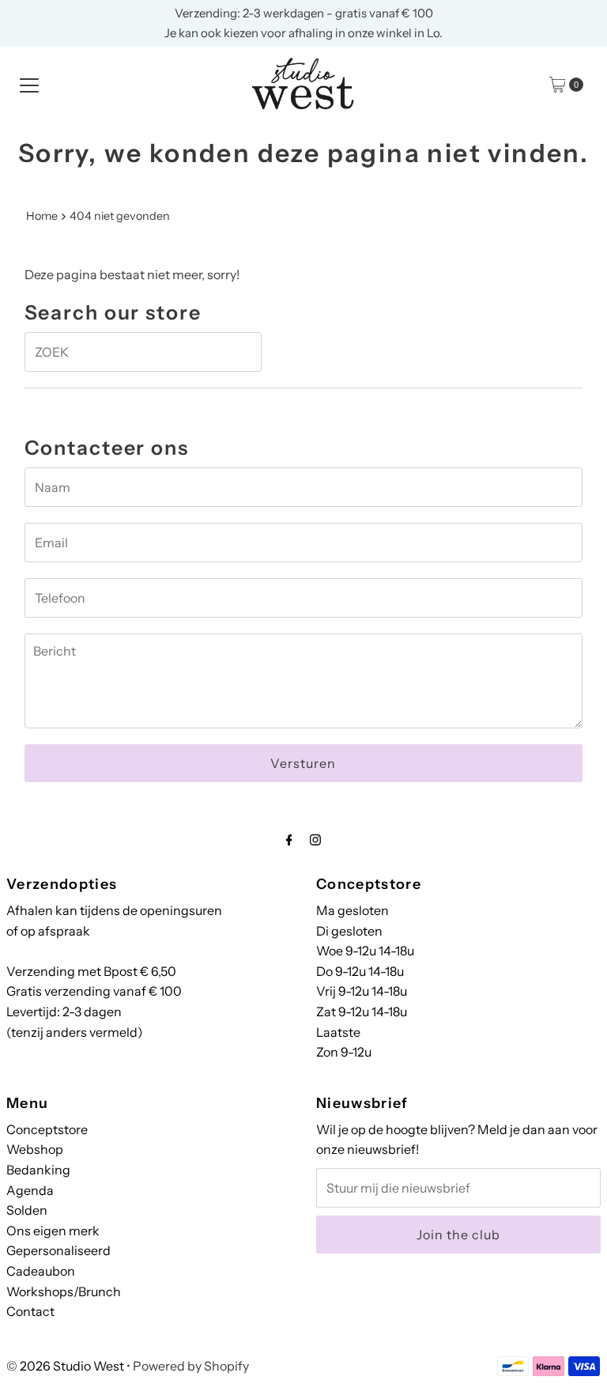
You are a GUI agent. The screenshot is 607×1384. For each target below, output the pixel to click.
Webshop (34, 1149)
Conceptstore (47, 1129)
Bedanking (38, 1170)
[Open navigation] (29, 85)
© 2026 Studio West (65, 1366)
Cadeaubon (40, 1271)
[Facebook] (289, 840)
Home (42, 216)
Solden (26, 1210)
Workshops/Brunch (63, 1291)
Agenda (30, 1190)
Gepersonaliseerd (58, 1250)
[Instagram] (315, 840)
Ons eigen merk (53, 1230)
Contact (30, 1311)
